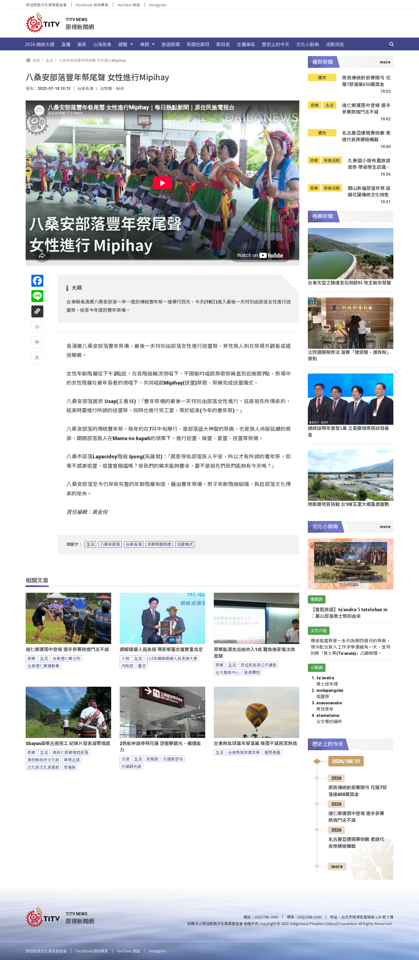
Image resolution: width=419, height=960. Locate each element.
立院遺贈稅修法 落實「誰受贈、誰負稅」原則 (349, 355)
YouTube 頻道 (128, 4)
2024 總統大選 (39, 44)
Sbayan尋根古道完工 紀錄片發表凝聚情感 (68, 743)
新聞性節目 (198, 44)
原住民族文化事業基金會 (46, 4)
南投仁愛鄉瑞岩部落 (70, 752)
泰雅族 (70, 767)
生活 (90, 544)
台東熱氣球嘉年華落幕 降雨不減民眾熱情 (255, 743)
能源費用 (252, 672)
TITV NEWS (77, 19)
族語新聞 (171, 44)
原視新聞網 (80, 26)
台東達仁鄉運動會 (43, 665)
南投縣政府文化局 (43, 759)
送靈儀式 (185, 544)
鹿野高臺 (272, 752)
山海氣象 (102, 44)
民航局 (152, 759)
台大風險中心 (227, 672)
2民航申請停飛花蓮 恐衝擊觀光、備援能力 (160, 747)
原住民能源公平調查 (258, 665)
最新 (81, 44)
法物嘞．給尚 (112, 88)
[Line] (37, 296)
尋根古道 (72, 759)
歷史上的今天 (275, 44)
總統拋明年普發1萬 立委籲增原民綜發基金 (348, 431)
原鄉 (31, 658)
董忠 (142, 665)
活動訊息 (335, 44)
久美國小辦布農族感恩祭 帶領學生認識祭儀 (369, 164)
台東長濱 (134, 544)
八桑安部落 (110, 544)
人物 (125, 658)
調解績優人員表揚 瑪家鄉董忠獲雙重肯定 (161, 649)
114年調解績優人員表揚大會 (172, 658)
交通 (125, 759)
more (337, 866)
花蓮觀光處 (131, 766)
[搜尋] (392, 44)
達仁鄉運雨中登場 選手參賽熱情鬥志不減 (67, 649)
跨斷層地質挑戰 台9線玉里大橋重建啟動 (348, 503)
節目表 (223, 44)
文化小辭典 (307, 44)
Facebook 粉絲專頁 (92, 4)
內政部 (127, 665)
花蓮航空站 (173, 759)
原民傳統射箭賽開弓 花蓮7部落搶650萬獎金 (366, 81)
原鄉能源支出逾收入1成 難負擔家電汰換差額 (254, 653)
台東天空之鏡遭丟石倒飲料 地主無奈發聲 (349, 282)
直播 (65, 44)
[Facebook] (37, 281)
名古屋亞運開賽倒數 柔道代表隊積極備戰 (366, 136)
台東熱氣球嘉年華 (244, 752)
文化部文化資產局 (43, 767)
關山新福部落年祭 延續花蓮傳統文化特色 (369, 191)
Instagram (157, 4)
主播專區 (246, 44)
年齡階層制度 (159, 544)
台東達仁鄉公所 (66, 658)
